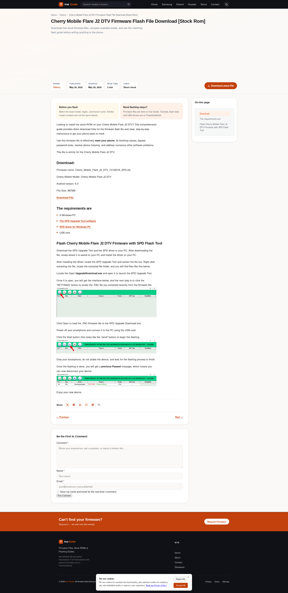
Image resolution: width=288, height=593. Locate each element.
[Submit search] (128, 4)
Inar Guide (69, 581)
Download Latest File (222, 85)
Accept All (180, 585)
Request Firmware (216, 521)
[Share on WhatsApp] (86, 404)
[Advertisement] (144, 58)
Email (60, 481)
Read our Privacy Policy (156, 585)
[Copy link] (99, 404)
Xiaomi (180, 4)
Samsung (167, 4)
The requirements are (210, 118)
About (177, 557)
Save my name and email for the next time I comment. (88, 491)
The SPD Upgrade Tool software (78, 221)
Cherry (63, 14)
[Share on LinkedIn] (80, 404)
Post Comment (64, 496)
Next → (179, 417)
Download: (205, 113)
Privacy (208, 581)
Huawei (192, 4)
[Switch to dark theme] (226, 4)
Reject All (180, 579)
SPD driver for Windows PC (75, 226)
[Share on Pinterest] (92, 404)
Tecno (203, 4)
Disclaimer (180, 567)
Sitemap (225, 581)
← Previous (63, 417)
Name (60, 470)
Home (154, 4)
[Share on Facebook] (73, 404)
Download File (65, 197)
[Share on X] (67, 404)
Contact (215, 4)
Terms (216, 581)
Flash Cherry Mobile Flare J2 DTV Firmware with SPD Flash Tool (214, 127)
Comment (62, 443)
